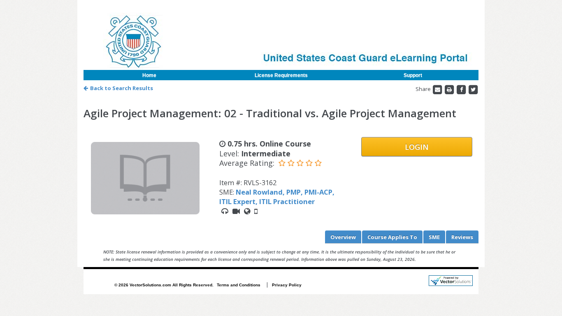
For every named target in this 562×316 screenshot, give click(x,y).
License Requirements (281, 75)
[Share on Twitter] (473, 89)
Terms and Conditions (238, 285)
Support (413, 75)
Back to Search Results (121, 88)
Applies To (392, 237)
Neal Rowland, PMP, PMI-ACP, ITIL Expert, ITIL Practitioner (276, 196)
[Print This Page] (450, 89)
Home (149, 75)
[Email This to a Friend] (438, 89)
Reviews (462, 237)
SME (434, 237)
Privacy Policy (287, 285)
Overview (343, 237)
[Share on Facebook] (462, 89)
